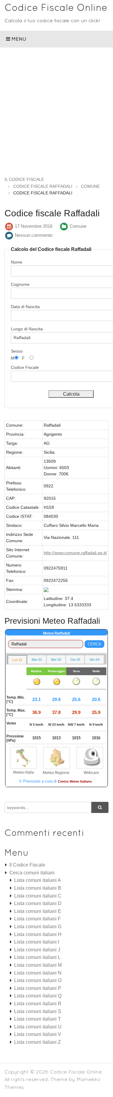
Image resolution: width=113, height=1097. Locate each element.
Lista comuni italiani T (37, 1018)
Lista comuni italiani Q (37, 995)
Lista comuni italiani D (37, 903)
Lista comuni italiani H (37, 934)
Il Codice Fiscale (27, 864)
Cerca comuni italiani (32, 872)
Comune (78, 226)
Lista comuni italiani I (36, 941)
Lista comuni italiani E (37, 911)
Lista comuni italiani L (37, 957)
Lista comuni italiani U (37, 1026)
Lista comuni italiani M (38, 965)
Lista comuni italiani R (37, 1003)
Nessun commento (33, 235)
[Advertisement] (56, 107)
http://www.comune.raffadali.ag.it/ (75, 552)
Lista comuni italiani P (37, 988)
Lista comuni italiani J (37, 949)
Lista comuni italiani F (37, 918)
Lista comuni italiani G (37, 926)
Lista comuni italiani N (37, 972)
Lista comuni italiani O (37, 980)
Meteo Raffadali (56, 633)
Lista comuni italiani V (37, 1034)
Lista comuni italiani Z (37, 1042)
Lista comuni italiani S (37, 1011)
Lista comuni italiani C (37, 895)
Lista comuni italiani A (37, 880)
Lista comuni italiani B (37, 888)
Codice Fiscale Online (56, 7)
